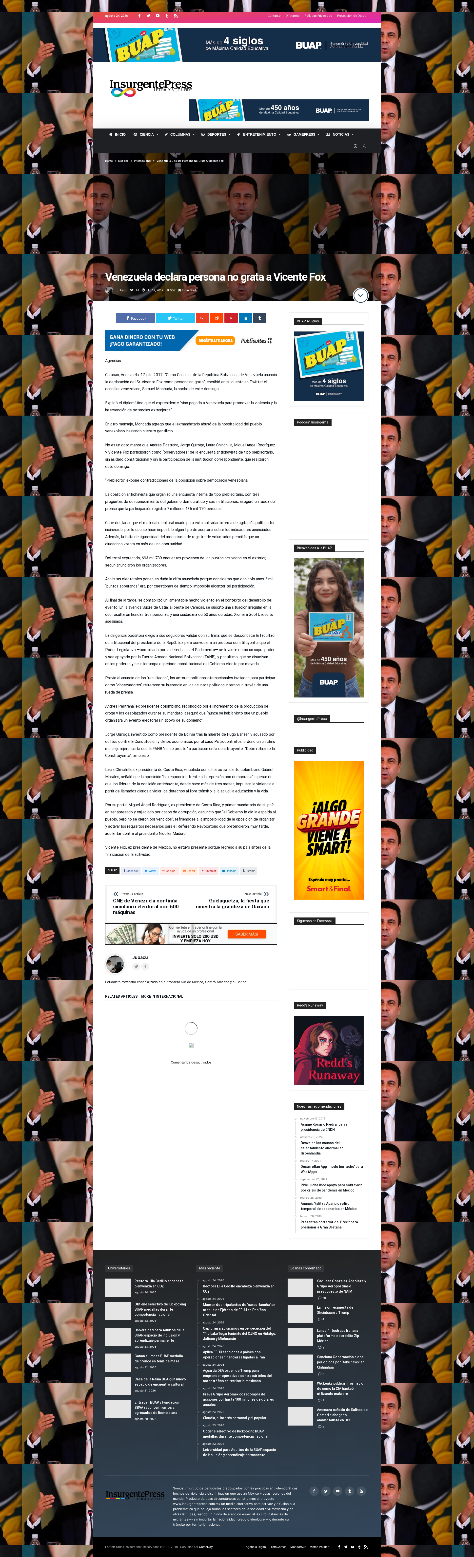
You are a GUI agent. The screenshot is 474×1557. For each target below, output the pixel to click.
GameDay (206, 1547)
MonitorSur (298, 1547)
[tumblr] (259, 318)
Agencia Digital (256, 1547)
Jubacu (122, 290)
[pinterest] (231, 318)
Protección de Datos (351, 16)
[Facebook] (139, 16)
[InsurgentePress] (157, 74)
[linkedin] (245, 318)
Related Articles (121, 996)
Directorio (293, 16)
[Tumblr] (167, 16)
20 (324, 1298)
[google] (202, 318)
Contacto (274, 16)
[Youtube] (157, 16)
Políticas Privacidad (318, 16)
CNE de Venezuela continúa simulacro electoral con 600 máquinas (146, 904)
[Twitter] (148, 16)
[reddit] (216, 318)
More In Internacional (162, 996)
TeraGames (278, 1547)
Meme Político (319, 1547)
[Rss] (176, 16)
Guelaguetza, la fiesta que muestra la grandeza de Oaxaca (232, 901)
